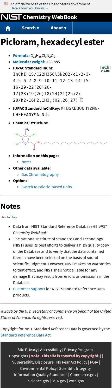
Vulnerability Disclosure (33, 362)
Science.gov (38, 380)
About (57, 28)
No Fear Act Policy (71, 362)
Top (14, 217)
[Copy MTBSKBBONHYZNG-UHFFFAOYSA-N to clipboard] (47, 116)
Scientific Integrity (75, 368)
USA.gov (59, 380)
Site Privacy (27, 349)
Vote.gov (76, 380)
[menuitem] (8, 28)
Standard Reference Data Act (26, 335)
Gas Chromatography (40, 174)
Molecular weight (28, 61)
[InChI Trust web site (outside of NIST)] (105, 71)
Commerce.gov (83, 374)
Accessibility (50, 349)
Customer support (29, 288)
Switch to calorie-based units (46, 186)
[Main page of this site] (8, 28)
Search (29, 28)
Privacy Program (78, 349)
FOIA (94, 362)
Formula (20, 55)
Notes (26, 161)
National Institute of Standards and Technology (11, 17)
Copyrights (18, 355)
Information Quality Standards (40, 374)
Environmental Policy (38, 368)
